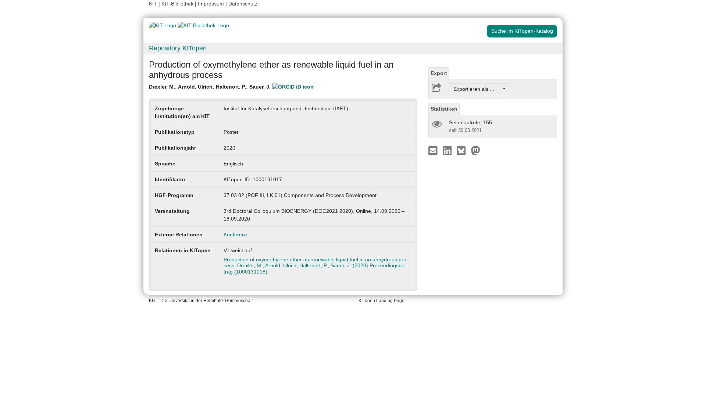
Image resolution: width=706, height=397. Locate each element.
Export (439, 73)
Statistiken (444, 109)
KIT (153, 4)
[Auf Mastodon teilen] (475, 150)
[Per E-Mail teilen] (433, 150)
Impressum (211, 4)
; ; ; (210, 87)
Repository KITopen (178, 48)
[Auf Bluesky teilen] (463, 150)
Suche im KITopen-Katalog (522, 31)
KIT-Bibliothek (178, 4)
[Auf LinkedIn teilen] (448, 150)
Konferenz (235, 234)
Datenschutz (242, 4)
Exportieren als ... (477, 89)
